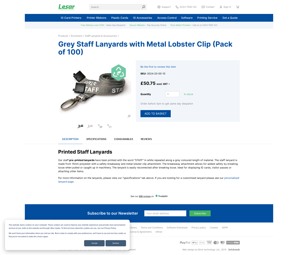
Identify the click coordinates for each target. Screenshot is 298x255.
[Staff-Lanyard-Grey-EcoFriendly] (94, 89)
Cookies (214, 227)
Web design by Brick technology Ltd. (201, 249)
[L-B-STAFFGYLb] (90, 126)
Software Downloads (177, 227)
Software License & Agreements (135, 231)
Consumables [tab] (123, 139)
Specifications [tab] (96, 139)
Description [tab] (70, 139)
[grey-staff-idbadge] (109, 126)
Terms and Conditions (152, 227)
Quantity (145, 94)
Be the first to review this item (158, 66)
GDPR (225, 227)
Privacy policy (199, 227)
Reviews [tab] (146, 139)
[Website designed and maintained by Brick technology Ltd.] (234, 249)
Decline (116, 243)
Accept (94, 243)
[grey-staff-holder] (99, 126)
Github (159, 231)
